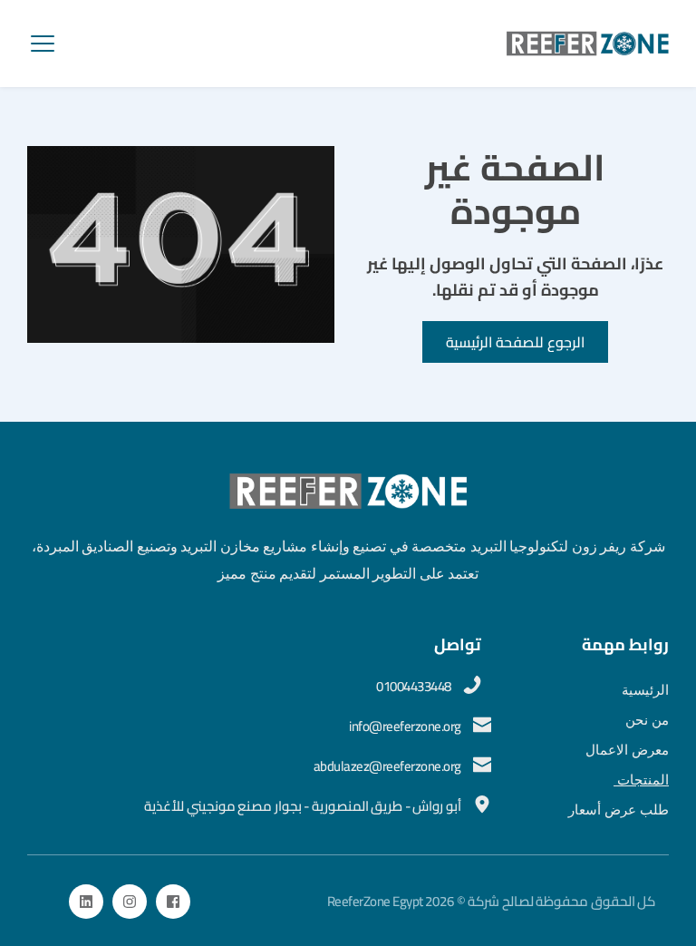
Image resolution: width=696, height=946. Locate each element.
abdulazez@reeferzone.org (387, 766)
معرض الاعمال (627, 750)
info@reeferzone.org (405, 726)
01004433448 (414, 686)
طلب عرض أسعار (618, 810)
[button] (42, 43)
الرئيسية (645, 690)
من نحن (645, 720)
